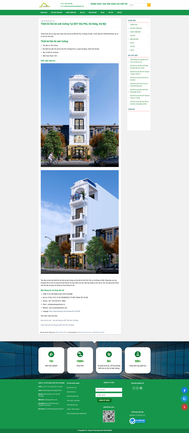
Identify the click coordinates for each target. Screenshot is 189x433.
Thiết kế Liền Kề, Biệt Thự (48, 21)
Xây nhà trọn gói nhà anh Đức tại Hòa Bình (139, 79)
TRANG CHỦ (43, 12)
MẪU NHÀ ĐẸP (93, 12)
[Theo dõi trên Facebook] (133, 388)
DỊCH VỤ (82, 12)
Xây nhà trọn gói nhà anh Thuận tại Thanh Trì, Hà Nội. (140, 97)
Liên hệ (119, 12)
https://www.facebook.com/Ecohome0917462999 (64, 311)
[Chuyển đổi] (149, 24)
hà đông (78, 332)
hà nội (82, 332)
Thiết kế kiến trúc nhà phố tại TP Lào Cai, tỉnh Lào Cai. (139, 61)
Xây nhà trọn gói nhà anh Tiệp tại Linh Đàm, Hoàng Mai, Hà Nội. (139, 103)
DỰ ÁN (102, 12)
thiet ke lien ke (88, 332)
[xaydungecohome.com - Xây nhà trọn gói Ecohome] (47, 4)
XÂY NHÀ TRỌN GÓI (56, 12)
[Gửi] (149, 5)
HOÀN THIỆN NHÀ (71, 12)
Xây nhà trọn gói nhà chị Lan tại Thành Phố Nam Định (139, 85)
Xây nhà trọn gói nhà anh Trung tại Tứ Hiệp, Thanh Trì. (139, 73)
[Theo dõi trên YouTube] (141, 388)
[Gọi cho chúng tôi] (137, 388)
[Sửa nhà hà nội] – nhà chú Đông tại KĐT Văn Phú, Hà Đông (59, 320)
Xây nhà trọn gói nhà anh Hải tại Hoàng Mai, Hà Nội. (139, 91)
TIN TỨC (110, 12)
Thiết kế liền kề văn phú (98, 332)
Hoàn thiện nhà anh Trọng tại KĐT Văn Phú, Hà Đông (57, 325)
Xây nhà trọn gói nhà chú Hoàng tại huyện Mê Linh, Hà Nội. (139, 67)
